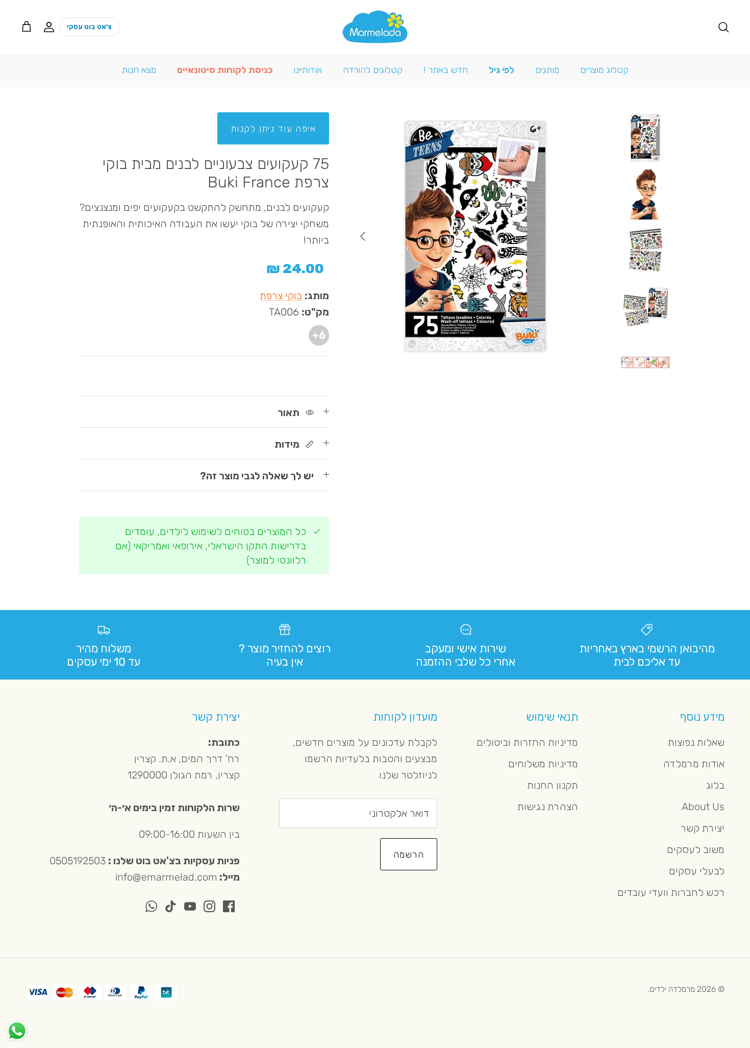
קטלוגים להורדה (373, 70)
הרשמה (408, 854)
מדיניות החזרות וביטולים (527, 742)
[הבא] (363, 236)
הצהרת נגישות (547, 806)
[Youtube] (190, 906)
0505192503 (77, 861)
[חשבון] (51, 26)
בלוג (715, 785)
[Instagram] (209, 906)
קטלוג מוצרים (604, 70)
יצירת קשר (702, 828)
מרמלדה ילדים (672, 989)
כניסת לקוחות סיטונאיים (224, 70)
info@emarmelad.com (166, 877)
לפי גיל (501, 70)
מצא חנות (139, 70)
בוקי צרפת (281, 295)
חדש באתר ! (445, 70)
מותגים (547, 70)
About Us (703, 806)
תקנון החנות (552, 785)
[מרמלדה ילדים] (375, 26)
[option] (475, 236)
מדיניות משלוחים (543, 764)
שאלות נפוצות (696, 742)
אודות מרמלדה (693, 764)
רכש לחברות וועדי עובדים (670, 892)
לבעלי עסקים (696, 871)
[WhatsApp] (151, 906)
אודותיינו (307, 70)
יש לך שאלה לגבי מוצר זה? (257, 476)
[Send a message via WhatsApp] (17, 1031)
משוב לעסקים (695, 849)
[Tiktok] (171, 906)
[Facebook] (229, 906)
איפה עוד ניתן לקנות (273, 128)
